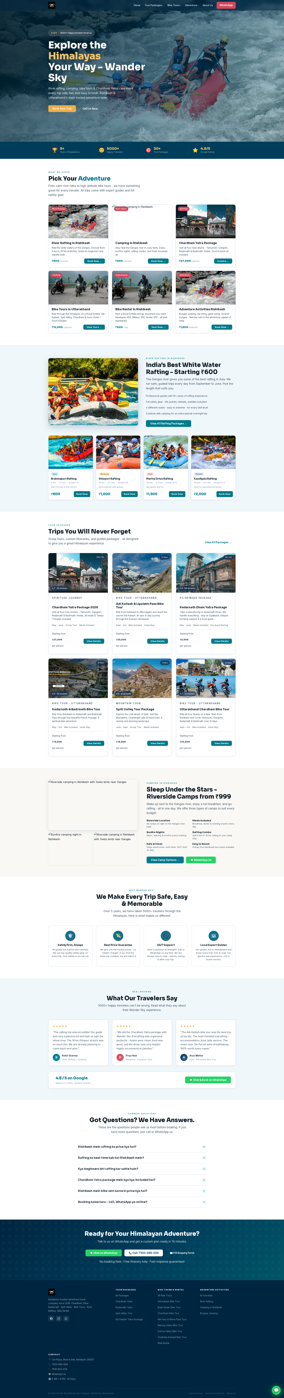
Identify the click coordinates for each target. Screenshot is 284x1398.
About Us (208, 5)
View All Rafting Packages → (168, 423)
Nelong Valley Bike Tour (170, 1325)
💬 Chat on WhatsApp (104, 1252)
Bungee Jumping (209, 1313)
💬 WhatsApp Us (201, 860)
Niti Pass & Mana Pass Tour (172, 1319)
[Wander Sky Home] (51, 5)
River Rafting (206, 1301)
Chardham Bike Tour (168, 1313)
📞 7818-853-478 (57, 1369)
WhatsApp (226, 5)
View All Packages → (218, 542)
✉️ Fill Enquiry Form (182, 1252)
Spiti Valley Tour (124, 1313)
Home (137, 5)
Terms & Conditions (214, 1393)
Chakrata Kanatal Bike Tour (172, 1337)
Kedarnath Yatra (124, 1307)
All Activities (206, 1295)
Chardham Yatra (124, 1301)
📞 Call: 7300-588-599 (144, 1252)
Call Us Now (90, 108)
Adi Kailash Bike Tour (169, 1301)
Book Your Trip (62, 108)
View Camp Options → (165, 860)
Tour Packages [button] (153, 5)
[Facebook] (51, 1319)
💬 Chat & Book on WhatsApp (208, 1079)
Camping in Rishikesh (211, 1307)
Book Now (82, 494)
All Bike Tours (165, 1295)
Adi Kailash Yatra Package (129, 1319)
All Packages (122, 1295)
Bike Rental (163, 1343)
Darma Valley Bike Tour (170, 1331)
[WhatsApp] (66, 1319)
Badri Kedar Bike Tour (169, 1307)
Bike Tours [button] (173, 5)
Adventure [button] (191, 5)
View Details (94, 641)
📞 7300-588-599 (58, 1364)
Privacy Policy (196, 1393)
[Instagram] (59, 1319)
